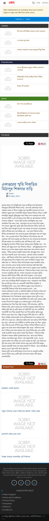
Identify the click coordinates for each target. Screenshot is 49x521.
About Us (7, 506)
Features (19, 19)
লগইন (38, 3)
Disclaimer (7, 503)
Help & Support (9, 494)
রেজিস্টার (45, 3)
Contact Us (7, 510)
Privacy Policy (9, 500)
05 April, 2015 (14, 196)
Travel (28, 19)
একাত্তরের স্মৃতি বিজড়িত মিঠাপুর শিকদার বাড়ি (19, 186)
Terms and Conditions (12, 497)
